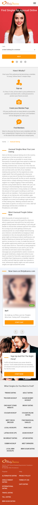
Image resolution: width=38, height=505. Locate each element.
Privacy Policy (25, 476)
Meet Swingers (27, 443)
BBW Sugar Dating (28, 449)
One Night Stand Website (10, 406)
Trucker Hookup (10, 398)
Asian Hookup (27, 433)
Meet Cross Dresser (10, 421)
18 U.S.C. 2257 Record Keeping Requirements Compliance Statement (17, 465)
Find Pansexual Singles (28, 421)
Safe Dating (23, 484)
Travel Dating (7, 493)
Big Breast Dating (10, 438)
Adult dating (28, 393)
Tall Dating (6, 497)
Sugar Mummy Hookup (27, 399)
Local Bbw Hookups (10, 450)
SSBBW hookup (10, 443)
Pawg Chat (28, 428)
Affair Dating (28, 438)
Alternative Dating (9, 476)
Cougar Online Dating (27, 414)
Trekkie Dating (10, 393)
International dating (7, 487)
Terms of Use (24, 480)
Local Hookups (10, 428)
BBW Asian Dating (8, 501)
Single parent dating (7, 481)
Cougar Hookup (10, 413)
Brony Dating (28, 405)
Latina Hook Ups (10, 433)
